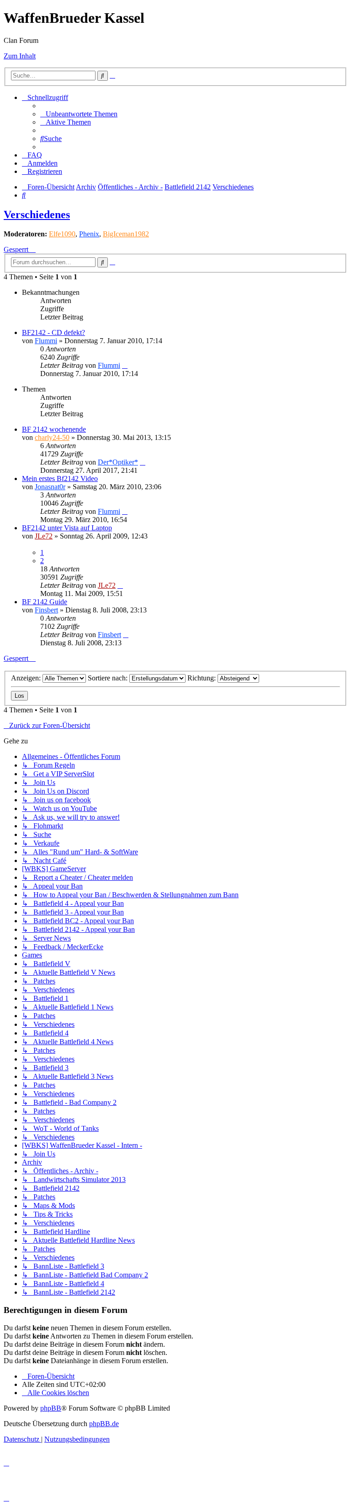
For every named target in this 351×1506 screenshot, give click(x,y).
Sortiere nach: (108, 678)
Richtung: (202, 678)
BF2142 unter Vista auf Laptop (67, 528)
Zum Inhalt (20, 56)
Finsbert (46, 610)
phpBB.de (104, 1424)
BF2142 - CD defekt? (53, 332)
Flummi (46, 341)
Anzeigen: (27, 678)
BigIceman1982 (126, 234)
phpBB (50, 1408)
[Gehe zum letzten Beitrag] (125, 365)
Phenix (89, 234)
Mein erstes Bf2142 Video (60, 478)
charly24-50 (52, 437)
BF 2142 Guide (44, 602)
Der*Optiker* (118, 462)
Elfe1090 (62, 234)
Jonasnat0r (50, 487)
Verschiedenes (37, 214)
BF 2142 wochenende (54, 429)
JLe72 (44, 536)
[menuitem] (78, 114)
